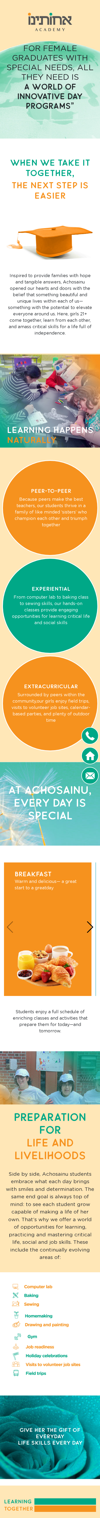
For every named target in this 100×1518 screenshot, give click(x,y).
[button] (89, 927)
